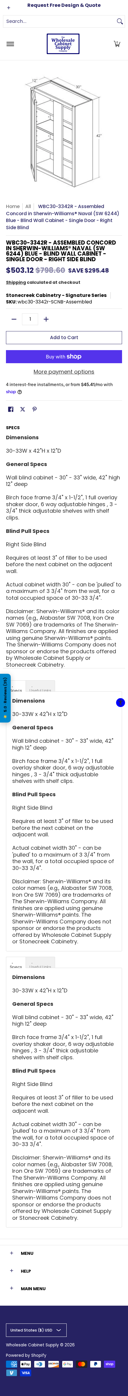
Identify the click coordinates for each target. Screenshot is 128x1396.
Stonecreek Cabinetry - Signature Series (56, 295)
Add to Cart (64, 337)
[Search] (120, 21)
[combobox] (59, 21)
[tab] (16, 686)
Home (13, 206)
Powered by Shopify (26, 1355)
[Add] (46, 319)
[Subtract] (14, 319)
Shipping (16, 282)
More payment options (64, 372)
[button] (117, 44)
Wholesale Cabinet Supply (32, 1345)
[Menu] (10, 44)
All (28, 206)
